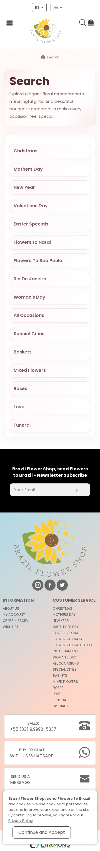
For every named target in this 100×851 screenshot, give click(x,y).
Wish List (11, 626)
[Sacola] (91, 23)
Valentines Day (31, 206)
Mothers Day (28, 169)
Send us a (20, 780)
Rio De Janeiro (30, 279)
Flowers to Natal (32, 242)
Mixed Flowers (30, 370)
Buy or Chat (32, 753)
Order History (15, 620)
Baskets (23, 352)
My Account (14, 614)
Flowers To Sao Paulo (38, 260)
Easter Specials (31, 224)
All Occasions (29, 315)
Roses (20, 388)
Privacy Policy (20, 820)
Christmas (26, 151)
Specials (60, 706)
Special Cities (29, 333)
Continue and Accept (41, 832)
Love (19, 407)
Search (53, 57)
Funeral (22, 425)
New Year (24, 187)
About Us (11, 608)
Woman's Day (29, 297)
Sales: (33, 726)
